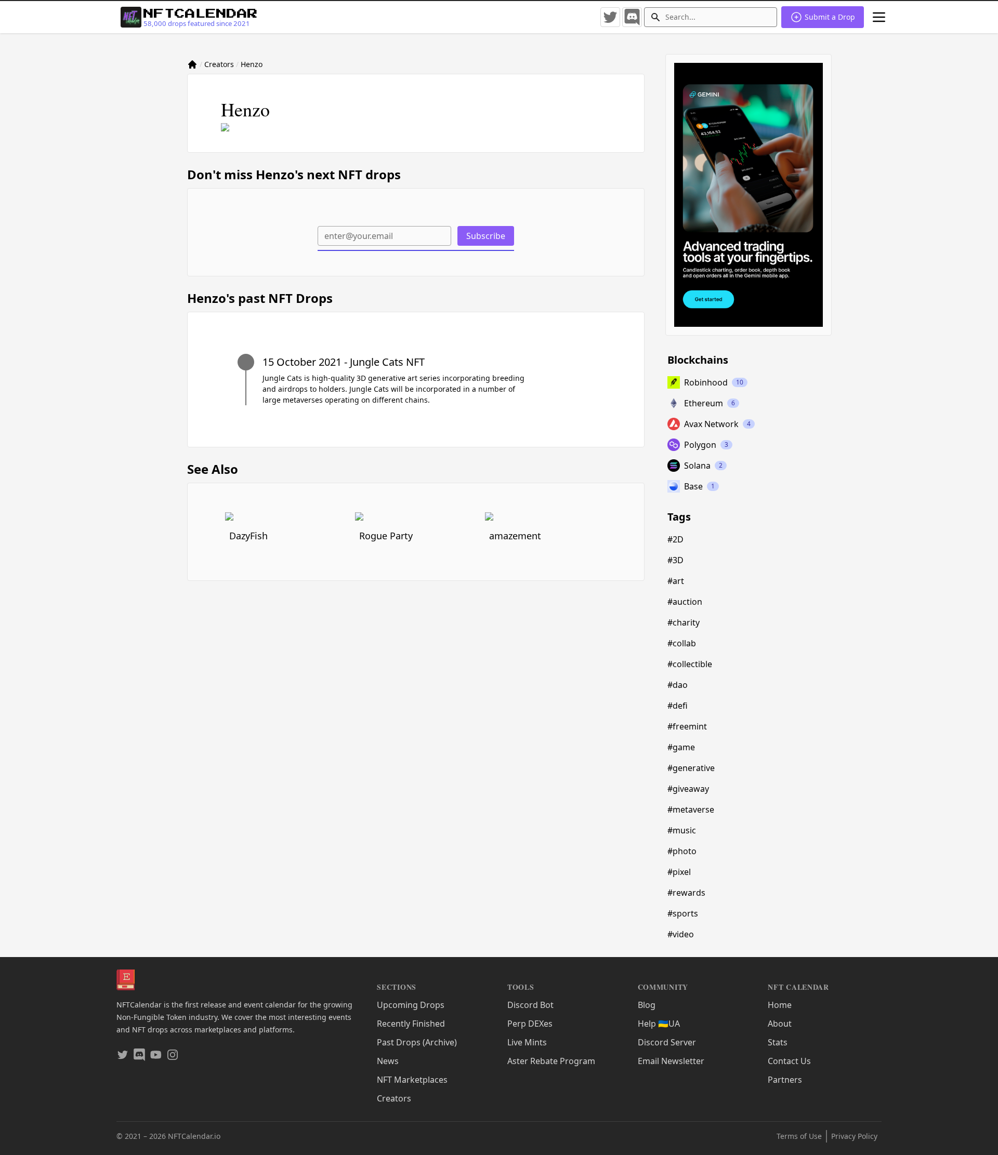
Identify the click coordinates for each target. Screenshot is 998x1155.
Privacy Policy (854, 1136)
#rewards (686, 892)
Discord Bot (530, 1005)
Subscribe (485, 236)
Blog (646, 1005)
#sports (682, 913)
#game (681, 747)
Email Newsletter (671, 1061)
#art (675, 581)
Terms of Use (799, 1136)
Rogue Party (386, 535)
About (780, 1023)
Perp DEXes (530, 1023)
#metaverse (690, 809)
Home (780, 1005)
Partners (785, 1079)
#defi (677, 705)
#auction (684, 601)
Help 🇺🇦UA (659, 1023)
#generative (691, 768)
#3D (675, 560)
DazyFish (248, 535)
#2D (675, 539)
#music (681, 830)
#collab (681, 643)
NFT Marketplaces (412, 1079)
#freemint (687, 726)
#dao (677, 685)
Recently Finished (411, 1023)
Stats (777, 1042)
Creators (219, 64)
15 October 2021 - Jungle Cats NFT (343, 362)
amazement (515, 535)
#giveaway (688, 788)
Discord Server (667, 1042)
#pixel (679, 872)
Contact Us (789, 1061)
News (388, 1061)
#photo (682, 851)
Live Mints (527, 1042)
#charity (683, 622)
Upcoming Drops (410, 1005)
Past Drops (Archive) (417, 1042)
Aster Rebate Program (551, 1061)
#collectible (689, 664)
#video (680, 934)
